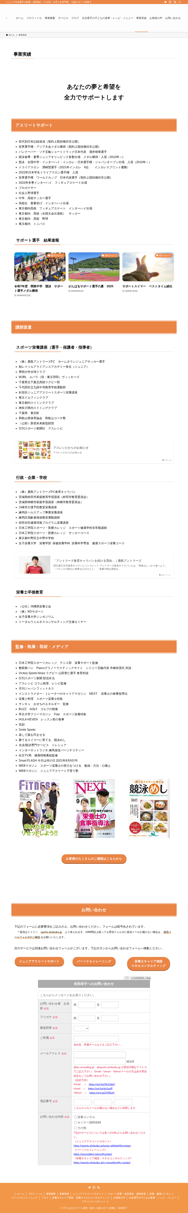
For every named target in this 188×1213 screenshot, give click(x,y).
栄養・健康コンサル (160, 1193)
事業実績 (64, 1193)
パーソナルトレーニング (24, 1197)
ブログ (44, 1197)
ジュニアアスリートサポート (88, 1193)
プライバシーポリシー (94, 1201)
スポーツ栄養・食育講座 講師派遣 (127, 1193)
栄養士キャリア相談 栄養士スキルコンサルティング (80, 1197)
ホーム (20, 1193)
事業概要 (51, 1193)
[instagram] (170, 2)
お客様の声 (119, 1197)
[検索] (179, 2)
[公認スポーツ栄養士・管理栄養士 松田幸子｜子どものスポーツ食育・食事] (6, 18)
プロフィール (35, 1193)
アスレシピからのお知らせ (70, 447)
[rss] (175, 2)
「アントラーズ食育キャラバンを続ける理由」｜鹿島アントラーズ (97, 560)
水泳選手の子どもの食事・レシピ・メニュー (153, 1197)
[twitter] (165, 2)
